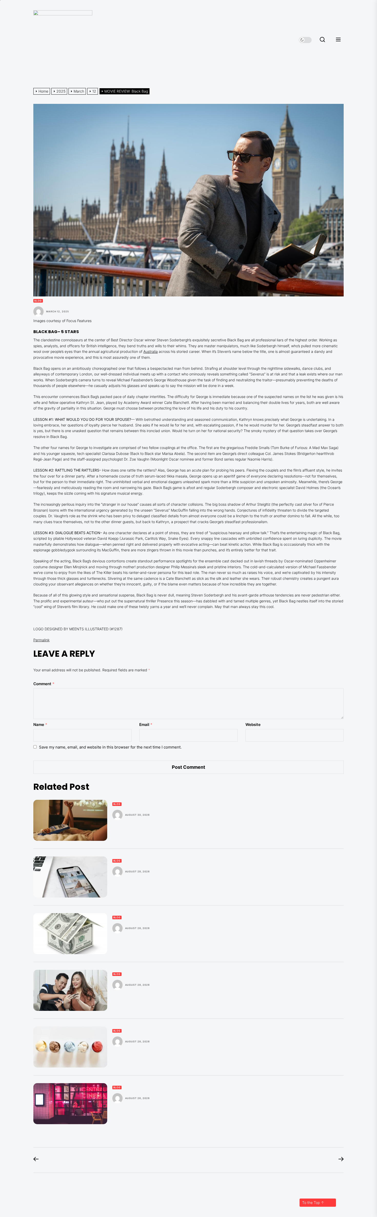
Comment (43, 683)
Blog (38, 300)
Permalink (41, 640)
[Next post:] (338, 1160)
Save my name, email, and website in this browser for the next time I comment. (110, 747)
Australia (150, 351)
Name (40, 724)
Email (145, 724)
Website (253, 724)
